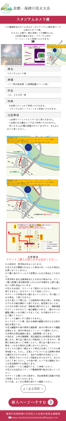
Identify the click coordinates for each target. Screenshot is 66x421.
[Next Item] (60, 41)
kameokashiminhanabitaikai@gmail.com (34, 417)
